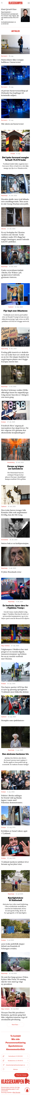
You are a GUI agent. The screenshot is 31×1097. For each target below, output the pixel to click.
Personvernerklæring (16, 1042)
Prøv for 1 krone (21, 1075)
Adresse (15, 1069)
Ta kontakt (15, 1035)
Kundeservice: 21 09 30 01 (15, 1060)
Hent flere (15, 1024)
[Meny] (29, 3)
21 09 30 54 (4, 24)
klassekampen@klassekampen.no (15, 1065)
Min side (15, 1039)
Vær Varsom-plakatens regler (10, 1088)
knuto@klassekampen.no (8, 22)
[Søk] (1, 3)
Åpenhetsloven (15, 1045)
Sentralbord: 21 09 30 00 (15, 1056)
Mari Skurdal (16, 1092)
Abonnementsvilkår (15, 1049)
